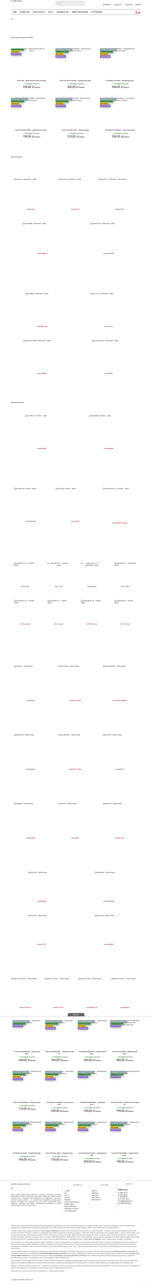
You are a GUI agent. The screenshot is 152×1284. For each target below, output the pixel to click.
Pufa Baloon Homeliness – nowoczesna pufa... (120, 130)
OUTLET (76, 1015)
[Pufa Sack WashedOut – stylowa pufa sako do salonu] (59, 1034)
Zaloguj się (117, 4)
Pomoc (66, 1195)
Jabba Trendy (95, 1197)
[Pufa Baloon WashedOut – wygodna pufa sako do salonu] (92, 1034)
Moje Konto (129, 4)
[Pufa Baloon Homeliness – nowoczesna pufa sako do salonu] (120, 112)
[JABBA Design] (20, 4)
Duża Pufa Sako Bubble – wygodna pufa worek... (31, 130)
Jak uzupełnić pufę (70, 1211)
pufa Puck (63, 1253)
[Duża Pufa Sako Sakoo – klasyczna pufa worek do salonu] (76, 112)
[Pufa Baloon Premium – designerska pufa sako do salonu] (120, 62)
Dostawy (67, 1197)
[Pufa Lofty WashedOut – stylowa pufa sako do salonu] (27, 1034)
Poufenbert (22, 1255)
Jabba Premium (96, 1200)
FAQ (65, 1193)
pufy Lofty (67, 1255)
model (108, 326)
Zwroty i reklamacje (70, 1206)
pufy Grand (74, 1255)
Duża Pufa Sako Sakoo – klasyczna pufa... (76, 130)
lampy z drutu (78, 1261)
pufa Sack (132, 1253)
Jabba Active (95, 1195)
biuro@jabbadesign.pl (125, 1201)
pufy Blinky (115, 1251)
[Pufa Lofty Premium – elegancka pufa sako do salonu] (125, 1034)
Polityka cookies (69, 1204)
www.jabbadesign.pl (124, 1203)
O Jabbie (67, 1191)
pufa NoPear (44, 1253)
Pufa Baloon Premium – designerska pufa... (120, 80)
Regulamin (67, 1200)
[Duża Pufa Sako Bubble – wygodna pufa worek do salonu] (31, 112)
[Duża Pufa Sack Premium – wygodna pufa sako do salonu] (76, 62)
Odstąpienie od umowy (71, 1208)
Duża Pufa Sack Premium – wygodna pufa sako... (76, 80)
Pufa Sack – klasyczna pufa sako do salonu (31, 80)
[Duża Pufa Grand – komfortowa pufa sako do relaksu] (125, 1085)
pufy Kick (123, 1251)
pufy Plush (132, 1251)
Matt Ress (54, 1253)
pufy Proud (82, 1255)
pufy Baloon (59, 1255)
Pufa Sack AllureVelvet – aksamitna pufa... (27, 1102)
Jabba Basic (95, 1193)
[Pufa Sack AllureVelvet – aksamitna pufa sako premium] (27, 1085)
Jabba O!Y (94, 1191)
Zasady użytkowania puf (71, 1202)
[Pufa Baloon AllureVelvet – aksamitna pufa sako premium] (92, 1085)
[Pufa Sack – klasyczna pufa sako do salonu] (31, 62)
